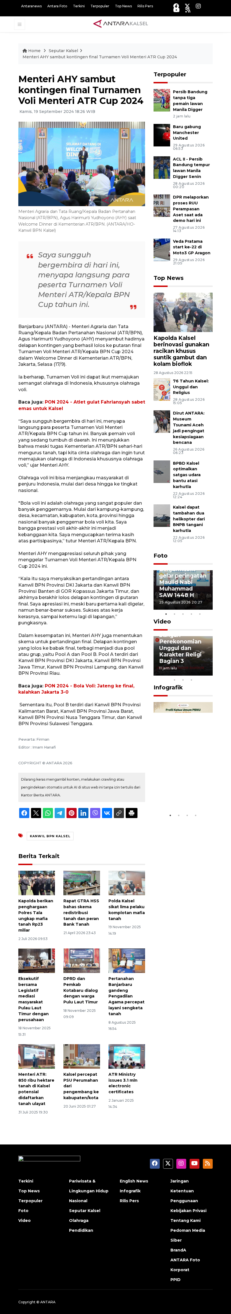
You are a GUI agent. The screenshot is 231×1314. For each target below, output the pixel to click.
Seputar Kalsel (63, 50)
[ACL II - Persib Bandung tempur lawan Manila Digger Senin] (162, 167)
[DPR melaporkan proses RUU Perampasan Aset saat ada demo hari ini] (162, 205)
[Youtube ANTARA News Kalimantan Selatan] (176, 10)
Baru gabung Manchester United (187, 132)
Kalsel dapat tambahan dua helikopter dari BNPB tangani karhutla (189, 519)
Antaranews (31, 6)
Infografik (168, 687)
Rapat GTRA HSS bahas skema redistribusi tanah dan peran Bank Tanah (81, 912)
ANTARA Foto (185, 1259)
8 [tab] (174, 680)
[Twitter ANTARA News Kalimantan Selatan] (187, 6)
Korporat (179, 1269)
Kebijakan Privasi (188, 1210)
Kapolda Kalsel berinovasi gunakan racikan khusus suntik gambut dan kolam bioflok (181, 351)
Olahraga (78, 1220)
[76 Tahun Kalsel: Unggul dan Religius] (162, 389)
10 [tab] (191, 680)
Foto (161, 555)
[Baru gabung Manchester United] (162, 134)
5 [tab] (200, 614)
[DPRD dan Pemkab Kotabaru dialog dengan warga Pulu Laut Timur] (81, 960)
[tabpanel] (183, 590)
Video (162, 621)
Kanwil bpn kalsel (50, 836)
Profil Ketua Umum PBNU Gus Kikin (177, 789)
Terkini (79, 6)
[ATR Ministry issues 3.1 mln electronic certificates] (126, 1056)
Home (34, 50)
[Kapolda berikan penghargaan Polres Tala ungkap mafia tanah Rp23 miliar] (36, 882)
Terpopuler (99, 6)
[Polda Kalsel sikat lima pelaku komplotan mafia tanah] (126, 882)
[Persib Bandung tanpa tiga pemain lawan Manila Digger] (162, 100)
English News (134, 1181)
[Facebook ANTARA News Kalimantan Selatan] (176, 6)
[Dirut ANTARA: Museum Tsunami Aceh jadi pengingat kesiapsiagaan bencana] (162, 421)
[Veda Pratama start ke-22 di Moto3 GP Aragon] (162, 249)
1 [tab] (166, 614)
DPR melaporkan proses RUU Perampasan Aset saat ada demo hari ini (191, 209)
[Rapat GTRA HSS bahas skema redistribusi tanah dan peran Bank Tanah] (81, 882)
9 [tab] (183, 680)
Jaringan (179, 1181)
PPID (175, 1279)
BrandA (178, 1250)
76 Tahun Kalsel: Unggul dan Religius (191, 386)
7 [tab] (208, 672)
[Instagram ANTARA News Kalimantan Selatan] (198, 6)
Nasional (78, 1200)
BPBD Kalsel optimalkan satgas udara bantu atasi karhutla (187, 475)
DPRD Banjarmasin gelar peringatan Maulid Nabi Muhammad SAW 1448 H (182, 578)
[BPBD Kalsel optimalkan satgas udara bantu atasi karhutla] (162, 471)
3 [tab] (183, 614)
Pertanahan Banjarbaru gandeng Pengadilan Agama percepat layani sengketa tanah (126, 996)
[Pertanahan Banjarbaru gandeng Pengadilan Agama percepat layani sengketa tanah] (126, 960)
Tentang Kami (185, 1220)
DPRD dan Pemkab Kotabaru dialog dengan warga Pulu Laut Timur (80, 990)
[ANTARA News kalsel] (121, 24)
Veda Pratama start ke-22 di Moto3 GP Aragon (191, 247)
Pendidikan (81, 1230)
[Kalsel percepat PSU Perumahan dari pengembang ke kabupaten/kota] (81, 1056)
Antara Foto (57, 6)
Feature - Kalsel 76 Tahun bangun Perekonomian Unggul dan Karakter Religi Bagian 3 (181, 641)
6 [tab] (200, 672)
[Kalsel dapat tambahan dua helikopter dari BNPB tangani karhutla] (162, 515)
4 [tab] (191, 614)
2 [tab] (174, 614)
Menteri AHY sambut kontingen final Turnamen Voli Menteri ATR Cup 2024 (100, 56)
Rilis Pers (145, 6)
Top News (123, 6)
